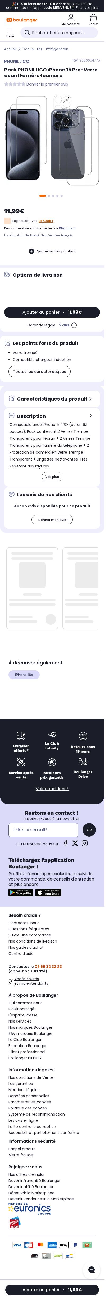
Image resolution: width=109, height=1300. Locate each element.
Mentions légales (23, 1089)
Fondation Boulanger (27, 1045)
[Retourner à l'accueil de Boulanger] (21, 20)
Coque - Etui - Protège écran (45, 49)
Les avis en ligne (23, 1120)
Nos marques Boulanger (30, 1027)
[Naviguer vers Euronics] (52, 1209)
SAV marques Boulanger (30, 1033)
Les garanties (20, 1083)
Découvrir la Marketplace (31, 1193)
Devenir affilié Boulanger (30, 1186)
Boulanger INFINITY (25, 1058)
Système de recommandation (36, 1114)
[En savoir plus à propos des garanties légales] (74, 325)
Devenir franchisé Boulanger (34, 1180)
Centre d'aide (21, 953)
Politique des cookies (27, 1108)
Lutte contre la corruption (32, 1126)
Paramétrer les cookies (29, 1102)
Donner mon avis (52, 520)
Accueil (10, 49)
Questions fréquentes (28, 929)
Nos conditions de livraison (32, 941)
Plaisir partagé (21, 1009)
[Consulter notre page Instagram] (84, 845)
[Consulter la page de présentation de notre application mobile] (20, 892)
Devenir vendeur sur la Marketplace (41, 1199)
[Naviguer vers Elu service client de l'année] (52, 1223)
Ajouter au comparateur (56, 251)
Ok (89, 830)
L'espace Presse (23, 1015)
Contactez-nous (23, 923)
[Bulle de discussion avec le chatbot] (91, 1270)
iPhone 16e (24, 674)
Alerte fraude (20, 1155)
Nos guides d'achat (26, 947)
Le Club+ (46, 221)
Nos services (19, 1021)
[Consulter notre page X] (75, 845)
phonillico (67, 228)
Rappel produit (21, 1149)
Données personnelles (28, 1096)
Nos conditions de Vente (30, 1077)
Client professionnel (26, 1052)
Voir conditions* (52, 789)
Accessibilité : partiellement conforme (43, 1132)
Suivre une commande (29, 935)
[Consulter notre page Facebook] (65, 845)
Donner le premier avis (47, 84)
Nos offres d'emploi (26, 1174)
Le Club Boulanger (25, 1039)
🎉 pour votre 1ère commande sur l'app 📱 (52, 6)
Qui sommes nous (25, 1003)
